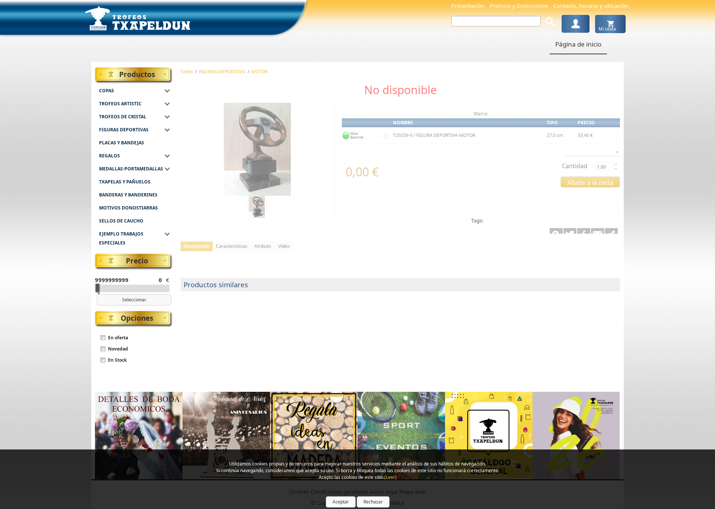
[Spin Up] (615, 164)
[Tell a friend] (597, 231)
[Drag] (97, 288)
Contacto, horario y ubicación (591, 5)
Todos (187, 71)
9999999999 (110, 280)
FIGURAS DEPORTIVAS (222, 71)
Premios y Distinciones (519, 5)
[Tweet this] (569, 231)
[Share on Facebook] (583, 231)
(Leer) (390, 477)
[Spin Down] (615, 169)
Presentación (467, 5)
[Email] (611, 231)
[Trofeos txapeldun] (138, 17)
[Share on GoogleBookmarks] (556, 231)
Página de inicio (578, 44)
